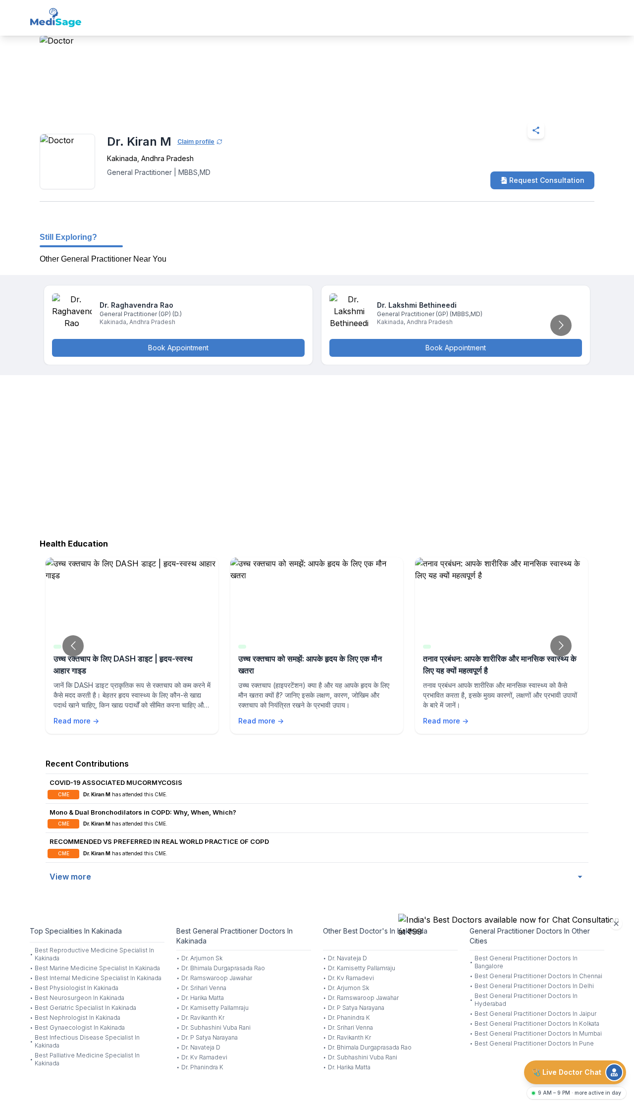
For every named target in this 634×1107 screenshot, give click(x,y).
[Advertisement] (317, 454)
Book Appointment (178, 347)
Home (82, 106)
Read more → (76, 721)
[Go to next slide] (561, 325)
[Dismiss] (616, 924)
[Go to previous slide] (73, 646)
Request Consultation (546, 180)
